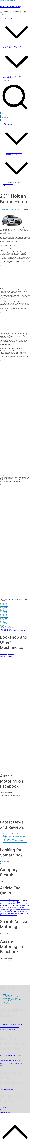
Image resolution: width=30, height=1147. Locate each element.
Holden (2, 211)
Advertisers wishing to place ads (8, 1029)
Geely (4, 903)
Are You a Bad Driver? (8, 839)
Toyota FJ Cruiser (3, 913)
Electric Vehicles (13, 902)
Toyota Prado (21, 913)
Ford (18, 902)
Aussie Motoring (10, 6)
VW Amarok (14, 915)
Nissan (7, 909)
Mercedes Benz (25, 905)
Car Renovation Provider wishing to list (9, 1027)
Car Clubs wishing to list (6, 1021)
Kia (7, 905)
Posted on (16, 209)
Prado (20, 909)
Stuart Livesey (5, 209)
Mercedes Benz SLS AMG (4, 907)
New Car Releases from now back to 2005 (10, 1055)
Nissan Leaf (12, 909)
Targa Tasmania (7, 911)
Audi (4, 900)
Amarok (1, 900)
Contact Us (6, 80)
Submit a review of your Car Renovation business (12, 1065)
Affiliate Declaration (5, 1112)
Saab (26, 909)
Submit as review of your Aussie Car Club (10, 1060)
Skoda (28, 909)
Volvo (10, 915)
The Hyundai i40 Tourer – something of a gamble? (12, 630)
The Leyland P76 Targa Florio (7, 629)
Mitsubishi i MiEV (13, 907)
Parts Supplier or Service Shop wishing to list (11, 1024)
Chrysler (2, 902)
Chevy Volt (25, 900)
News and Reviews (8, 77)
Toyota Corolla (24, 911)
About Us (5, 79)
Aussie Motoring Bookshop (6, 1089)
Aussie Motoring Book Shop (7, 654)
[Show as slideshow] (5, 626)
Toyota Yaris (5, 915)
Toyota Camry (19, 911)
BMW (21, 900)
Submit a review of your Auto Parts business (11, 1063)
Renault (23, 909)
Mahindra (10, 905)
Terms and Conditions (5, 1110)
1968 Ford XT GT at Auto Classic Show (13, 840)
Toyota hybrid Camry (12, 913)
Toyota (13, 911)
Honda (21, 903)
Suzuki (2, 911)
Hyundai (3, 905)
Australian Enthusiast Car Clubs (14, 46)
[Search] (0, 113)
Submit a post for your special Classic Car (10, 1058)
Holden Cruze (16, 903)
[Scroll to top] (15, 1146)
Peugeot (17, 909)
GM (6, 903)
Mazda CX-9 (19, 905)
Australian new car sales (12, 900)
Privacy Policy (3, 1107)
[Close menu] (0, 120)
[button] (16, 45)
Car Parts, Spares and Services (13, 76)
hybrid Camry (26, 903)
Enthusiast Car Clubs (8, 124)
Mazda (14, 905)
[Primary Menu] (0, 116)
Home (4, 16)
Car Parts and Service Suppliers (10, 154)
